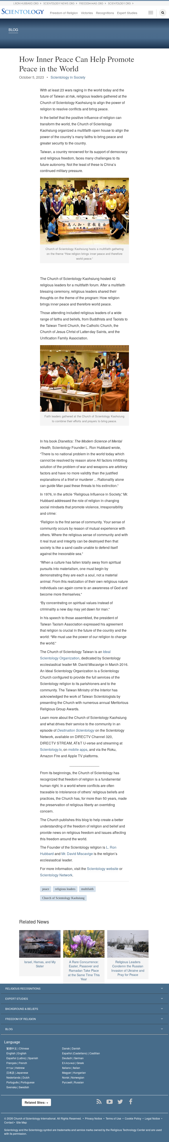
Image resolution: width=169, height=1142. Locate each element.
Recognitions (105, 13)
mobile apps (77, 749)
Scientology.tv (51, 749)
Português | (20, 1082)
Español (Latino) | (22, 1058)
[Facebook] (130, 1102)
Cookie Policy (133, 1118)
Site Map (21, 1122)
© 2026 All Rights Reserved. (42, 1118)
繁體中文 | (17, 1048)
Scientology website (102, 868)
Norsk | (73, 1077)
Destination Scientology (75, 730)
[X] (120, 1102)
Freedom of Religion (64, 13)
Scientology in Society (68, 77)
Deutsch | (73, 1058)
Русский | (73, 1082)
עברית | (15, 1068)
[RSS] (99, 1102)
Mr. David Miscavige (77, 853)
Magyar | (74, 1072)
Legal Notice (152, 1118)
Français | (16, 1063)
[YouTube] (109, 1102)
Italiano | (71, 1068)
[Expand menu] (84, 989)
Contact (8, 1122)
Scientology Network (56, 874)
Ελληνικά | (73, 1063)
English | (16, 1053)
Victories (87, 13)
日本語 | (17, 1072)
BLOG (13, 29)
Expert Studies (127, 13)
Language (12, 1041)
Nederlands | (17, 1077)
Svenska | (17, 1087)
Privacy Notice (93, 1118)
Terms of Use (113, 1118)
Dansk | (71, 1048)
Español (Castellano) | (81, 1053)
